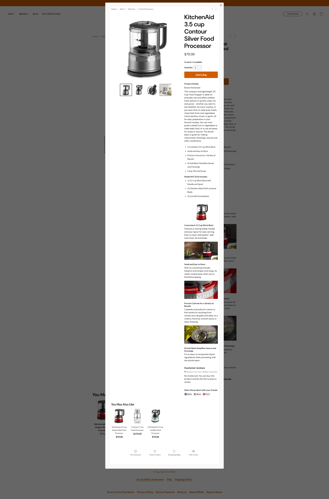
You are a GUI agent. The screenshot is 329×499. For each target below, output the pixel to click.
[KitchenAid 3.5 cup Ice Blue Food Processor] (155, 416)
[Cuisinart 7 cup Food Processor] (137, 416)
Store (122, 9)
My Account (135, 454)
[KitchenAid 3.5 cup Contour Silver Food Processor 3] (165, 90)
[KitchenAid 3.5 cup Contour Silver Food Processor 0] (126, 90)
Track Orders (155, 454)
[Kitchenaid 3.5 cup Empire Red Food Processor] (119, 416)
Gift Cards (193, 454)
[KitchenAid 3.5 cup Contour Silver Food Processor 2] (152, 90)
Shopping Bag (174, 454)
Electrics (131, 9)
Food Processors (146, 9)
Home (114, 9)
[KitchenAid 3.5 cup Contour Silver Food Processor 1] (139, 90)
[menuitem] (212, 9)
